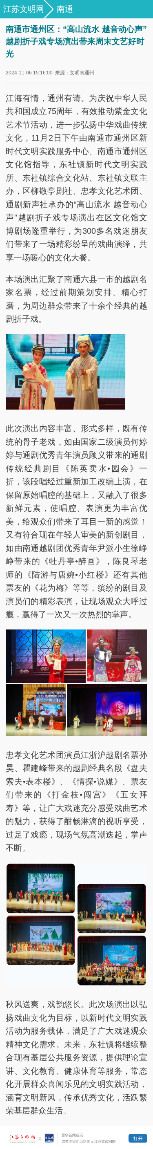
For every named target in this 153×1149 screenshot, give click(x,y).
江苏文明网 (23, 8)
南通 (65, 8)
